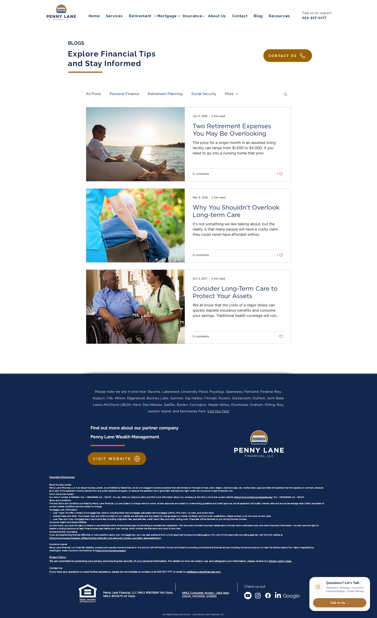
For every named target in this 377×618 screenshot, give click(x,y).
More (229, 94)
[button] (279, 16)
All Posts (93, 94)
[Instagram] (258, 595)
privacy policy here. (280, 561)
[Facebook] (268, 595)
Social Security (203, 94)
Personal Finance (124, 94)
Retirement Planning (165, 94)
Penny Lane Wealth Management (125, 436)
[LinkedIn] (278, 595)
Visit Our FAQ (218, 411)
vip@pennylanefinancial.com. (203, 571)
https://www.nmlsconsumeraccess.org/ (253, 497)
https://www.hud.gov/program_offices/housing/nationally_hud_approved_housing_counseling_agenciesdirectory (105, 538)
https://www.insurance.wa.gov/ (110, 550)
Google (291, 596)
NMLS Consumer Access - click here (205, 593)
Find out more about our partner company (135, 427)
